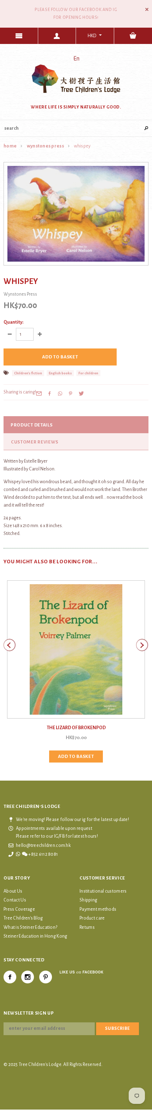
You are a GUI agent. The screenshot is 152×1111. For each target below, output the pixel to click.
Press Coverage (19, 909)
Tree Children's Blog (23, 918)
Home (10, 146)
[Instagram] (27, 977)
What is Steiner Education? (30, 927)
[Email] (39, 393)
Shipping (88, 900)
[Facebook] (10, 977)
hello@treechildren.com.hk (43, 845)
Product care (92, 918)
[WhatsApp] (60, 393)
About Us (13, 891)
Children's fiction (28, 373)
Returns (87, 927)
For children (88, 373)
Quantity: (13, 322)
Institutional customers (103, 891)
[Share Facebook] (49, 393)
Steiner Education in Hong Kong (35, 936)
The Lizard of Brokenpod (76, 727)
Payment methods (98, 909)
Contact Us (15, 900)
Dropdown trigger (57, 36)
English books (60, 373)
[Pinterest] (71, 393)
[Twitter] (81, 393)
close (146, 9)
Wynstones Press (45, 146)
